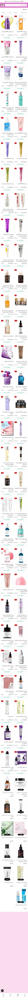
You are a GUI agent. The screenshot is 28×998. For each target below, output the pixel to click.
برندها (16, 12)
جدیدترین (22, 12)
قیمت (10, 12)
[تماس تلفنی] (2, 990)
